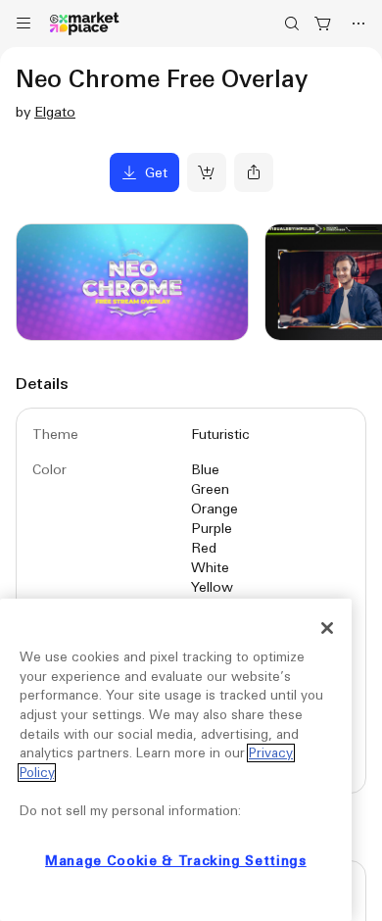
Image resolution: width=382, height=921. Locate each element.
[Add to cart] (206, 172)
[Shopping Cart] (323, 23)
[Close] (327, 628)
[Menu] (23, 23)
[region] (176, 760)
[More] (358, 23)
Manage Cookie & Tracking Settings (176, 860)
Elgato (54, 112)
